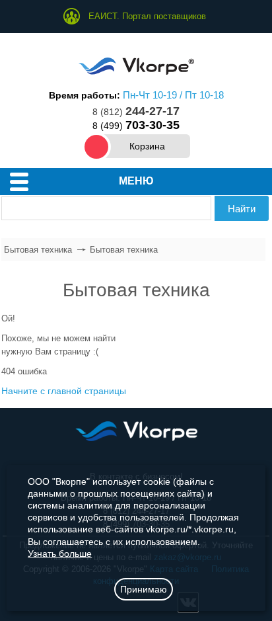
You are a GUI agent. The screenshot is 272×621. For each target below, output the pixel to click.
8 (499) (136, 125)
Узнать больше (60, 553)
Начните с (63, 391)
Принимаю (143, 589)
